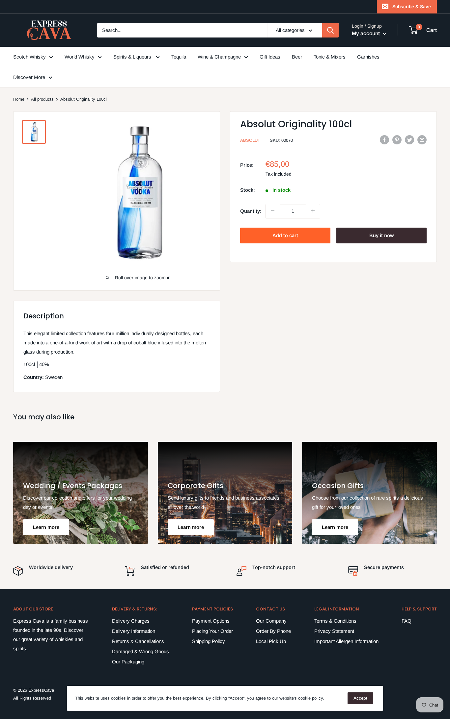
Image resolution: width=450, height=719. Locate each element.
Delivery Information (133, 631)
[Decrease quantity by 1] (273, 211)
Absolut (250, 140)
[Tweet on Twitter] (409, 139)
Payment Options (211, 621)
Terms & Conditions (335, 621)
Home (18, 99)
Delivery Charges (131, 621)
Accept (360, 698)
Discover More (29, 77)
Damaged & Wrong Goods (140, 651)
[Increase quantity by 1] (313, 211)
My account (366, 33)
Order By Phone (273, 631)
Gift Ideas (270, 57)
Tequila (178, 57)
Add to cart (285, 235)
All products (42, 99)
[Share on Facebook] (384, 139)
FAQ (406, 621)
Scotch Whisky (29, 57)
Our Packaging (128, 661)
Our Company (271, 621)
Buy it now (381, 235)
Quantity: (251, 210)
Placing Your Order (212, 631)
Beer (297, 57)
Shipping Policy (208, 641)
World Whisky (80, 57)
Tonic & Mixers (330, 57)
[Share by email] (422, 139)
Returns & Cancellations (138, 641)
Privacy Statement (334, 631)
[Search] (330, 30)
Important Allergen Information (346, 641)
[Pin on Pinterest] (397, 139)
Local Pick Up (271, 641)
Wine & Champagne (219, 57)
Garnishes (368, 57)
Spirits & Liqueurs (133, 57)
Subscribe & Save (411, 6)
